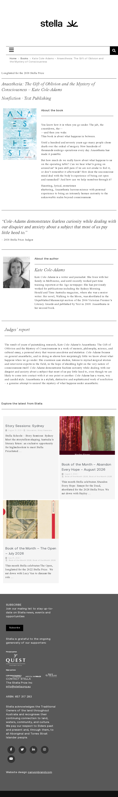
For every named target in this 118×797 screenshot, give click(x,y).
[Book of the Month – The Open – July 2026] (31, 519)
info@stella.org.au (18, 686)
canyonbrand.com (40, 772)
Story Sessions (45, 430)
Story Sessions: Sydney (24, 426)
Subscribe (14, 628)
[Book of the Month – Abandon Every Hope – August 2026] (87, 435)
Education (32, 430)
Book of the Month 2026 (76, 477)
